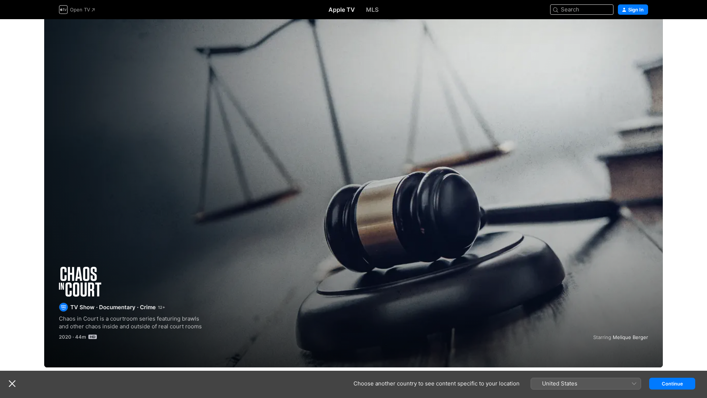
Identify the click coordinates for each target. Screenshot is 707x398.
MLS (372, 9)
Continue (672, 384)
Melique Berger (630, 337)
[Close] (12, 383)
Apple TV (341, 9)
